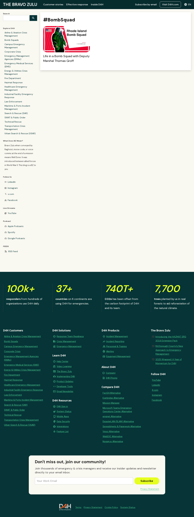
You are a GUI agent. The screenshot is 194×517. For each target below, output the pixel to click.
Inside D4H (97, 4)
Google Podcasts (16, 238)
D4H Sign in (62, 406)
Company (110, 373)
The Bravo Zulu (64, 371)
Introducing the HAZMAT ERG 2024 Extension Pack (171, 338)
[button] (187, 4)
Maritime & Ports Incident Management (17, 107)
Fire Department (13, 78)
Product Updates (65, 381)
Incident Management (117, 336)
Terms (78, 507)
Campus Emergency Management (15, 46)
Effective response (77, 4)
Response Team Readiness (70, 336)
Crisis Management (66, 341)
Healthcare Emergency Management (16, 88)
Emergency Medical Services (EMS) (19, 65)
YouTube (12, 213)
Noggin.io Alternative (113, 441)
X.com (155, 390)
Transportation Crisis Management (15, 128)
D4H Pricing (111, 378)
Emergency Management (69, 346)
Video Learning (64, 366)
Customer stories (53, 4)
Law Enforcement (13, 101)
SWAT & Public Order (15, 117)
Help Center (62, 361)
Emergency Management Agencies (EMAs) (17, 57)
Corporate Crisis (13, 51)
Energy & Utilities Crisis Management (16, 72)
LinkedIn (12, 182)
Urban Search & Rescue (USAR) (20, 133)
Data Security (63, 421)
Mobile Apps (63, 416)
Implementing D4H (66, 376)
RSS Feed (13, 251)
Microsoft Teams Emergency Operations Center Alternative (117, 410)
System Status (64, 411)
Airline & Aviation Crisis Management (16, 34)
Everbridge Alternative (113, 398)
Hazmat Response (14, 82)
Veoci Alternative (111, 431)
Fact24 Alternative (112, 393)
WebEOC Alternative (112, 436)
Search (6, 13)
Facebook (13, 200)
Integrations (63, 426)
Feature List (63, 431)
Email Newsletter (65, 391)
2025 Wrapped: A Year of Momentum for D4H (169, 361)
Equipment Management (118, 356)
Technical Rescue (13, 121)
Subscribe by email (146, 4)
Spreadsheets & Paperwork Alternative (122, 426)
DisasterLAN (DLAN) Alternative (118, 421)
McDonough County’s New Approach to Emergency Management (169, 350)
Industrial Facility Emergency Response (19, 96)
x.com (11, 194)
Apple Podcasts (15, 226)
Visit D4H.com (170, 4)
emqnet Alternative (112, 416)
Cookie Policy (111, 507)
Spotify (11, 232)
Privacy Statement (149, 489)
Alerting (110, 351)
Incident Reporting (115, 341)
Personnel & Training (116, 346)
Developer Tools (65, 386)
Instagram (13, 188)
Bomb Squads (12, 40)
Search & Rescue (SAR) (16, 113)
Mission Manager (111, 403)
